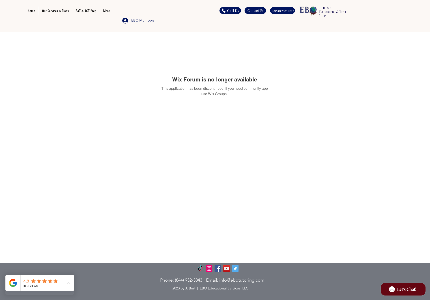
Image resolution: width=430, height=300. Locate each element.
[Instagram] (209, 268)
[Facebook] (218, 268)
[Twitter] (235, 268)
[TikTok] (200, 268)
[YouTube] (226, 268)
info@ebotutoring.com (241, 280)
